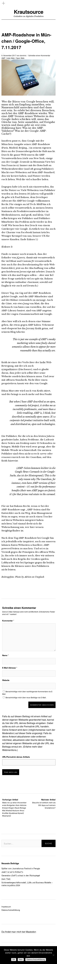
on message (39, 300)
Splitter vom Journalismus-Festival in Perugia (20, 868)
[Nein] (53, 955)
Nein (21, 959)
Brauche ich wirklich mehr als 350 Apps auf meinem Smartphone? (44, 803)
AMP (3, 58)
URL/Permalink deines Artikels (16, 756)
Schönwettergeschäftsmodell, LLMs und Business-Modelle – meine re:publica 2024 (27, 884)
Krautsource (28, 12)
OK (13, 959)
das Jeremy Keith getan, (35, 328)
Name (5, 655)
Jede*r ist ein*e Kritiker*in (12, 871)
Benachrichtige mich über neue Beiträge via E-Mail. (26, 697)
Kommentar (8, 620)
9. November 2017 (8, 55)
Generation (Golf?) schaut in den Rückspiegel (20, 875)
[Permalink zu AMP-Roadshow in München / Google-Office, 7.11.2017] (28, 94)
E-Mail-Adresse (9, 667)
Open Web (20, 58)
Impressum (6, 906)
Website (5, 680)
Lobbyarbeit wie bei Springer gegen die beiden (27, 562)
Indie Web (11, 58)
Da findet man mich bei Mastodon (18, 931)
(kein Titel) (5, 879)
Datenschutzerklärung (10, 910)
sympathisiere (9, 369)
